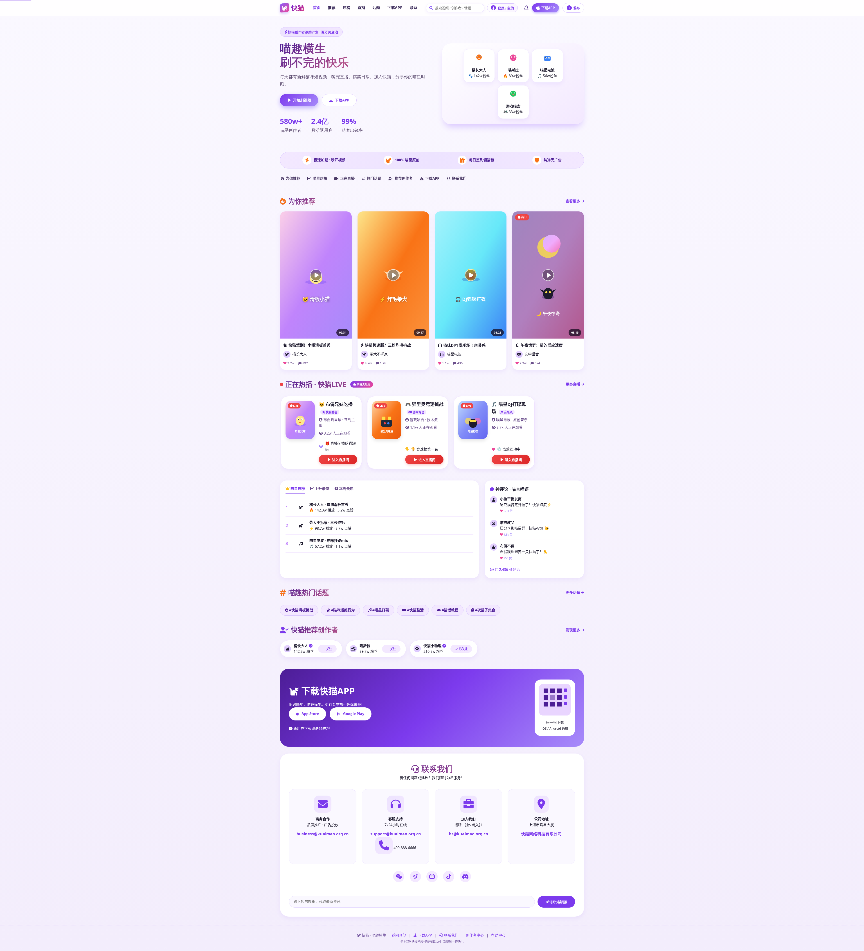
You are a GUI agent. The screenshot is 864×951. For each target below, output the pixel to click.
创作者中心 (475, 935)
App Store (310, 713)
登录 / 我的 (506, 8)
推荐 (331, 7)
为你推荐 (293, 178)
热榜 (346, 7)
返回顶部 (399, 935)
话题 (376, 7)
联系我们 (459, 178)
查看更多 (573, 201)
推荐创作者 (404, 178)
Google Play (353, 713)
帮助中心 (498, 935)
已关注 (463, 649)
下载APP (395, 7)
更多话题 (573, 592)
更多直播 (573, 384)
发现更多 (573, 630)
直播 (361, 7)
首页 (317, 7)
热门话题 (374, 178)
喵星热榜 (320, 178)
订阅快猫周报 (558, 902)
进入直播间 (340, 460)
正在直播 (347, 178)
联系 (413, 7)
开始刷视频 (302, 100)
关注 (328, 649)
